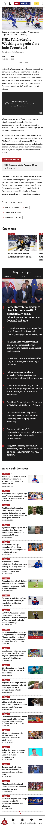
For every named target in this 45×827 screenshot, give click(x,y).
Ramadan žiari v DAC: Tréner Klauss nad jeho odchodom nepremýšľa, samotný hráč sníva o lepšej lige (14, 585)
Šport (11, 234)
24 (36, 3)
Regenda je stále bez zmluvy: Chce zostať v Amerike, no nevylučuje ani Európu (14, 600)
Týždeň (37, 276)
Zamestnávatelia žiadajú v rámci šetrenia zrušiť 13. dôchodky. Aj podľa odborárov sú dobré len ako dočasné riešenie (24, 313)
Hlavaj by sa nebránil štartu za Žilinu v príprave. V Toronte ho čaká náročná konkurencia (14, 480)
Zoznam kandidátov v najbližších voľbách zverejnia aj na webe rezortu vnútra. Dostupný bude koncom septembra (24, 390)
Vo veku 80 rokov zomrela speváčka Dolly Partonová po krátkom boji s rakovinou (24, 361)
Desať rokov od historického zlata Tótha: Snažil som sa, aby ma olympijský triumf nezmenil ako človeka (14, 654)
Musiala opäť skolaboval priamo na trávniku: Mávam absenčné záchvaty (14, 786)
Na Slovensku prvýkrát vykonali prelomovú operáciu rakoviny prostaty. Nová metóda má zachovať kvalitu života (24, 346)
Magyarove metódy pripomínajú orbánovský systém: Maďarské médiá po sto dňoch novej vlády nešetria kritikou (24, 450)
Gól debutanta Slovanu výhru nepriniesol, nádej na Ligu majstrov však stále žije (14, 719)
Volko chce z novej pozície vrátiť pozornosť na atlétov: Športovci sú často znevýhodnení (13, 753)
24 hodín (7, 276)
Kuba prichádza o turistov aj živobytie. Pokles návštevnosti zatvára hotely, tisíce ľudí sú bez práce (25, 375)
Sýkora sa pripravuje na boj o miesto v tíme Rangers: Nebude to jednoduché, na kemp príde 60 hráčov (14, 531)
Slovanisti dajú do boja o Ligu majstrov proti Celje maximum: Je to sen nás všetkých (14, 802)
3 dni (22, 276)
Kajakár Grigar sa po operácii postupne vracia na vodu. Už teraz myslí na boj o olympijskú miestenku (14, 686)
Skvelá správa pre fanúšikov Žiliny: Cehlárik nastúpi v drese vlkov (14, 670)
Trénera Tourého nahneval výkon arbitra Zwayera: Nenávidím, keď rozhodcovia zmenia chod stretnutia (14, 703)
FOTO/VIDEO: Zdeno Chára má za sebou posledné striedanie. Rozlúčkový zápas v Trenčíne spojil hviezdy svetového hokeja (14, 618)
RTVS (6, 56)
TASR (11, 56)
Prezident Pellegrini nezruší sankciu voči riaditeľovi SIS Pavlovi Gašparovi (24, 403)
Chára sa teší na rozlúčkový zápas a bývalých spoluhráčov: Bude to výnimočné (14, 736)
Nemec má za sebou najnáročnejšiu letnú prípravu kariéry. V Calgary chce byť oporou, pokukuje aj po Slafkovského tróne (14, 566)
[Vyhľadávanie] (5, 3)
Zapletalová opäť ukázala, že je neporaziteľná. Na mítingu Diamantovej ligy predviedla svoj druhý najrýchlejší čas (14, 636)
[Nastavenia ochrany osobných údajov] (4, 822)
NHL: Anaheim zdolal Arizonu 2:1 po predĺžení (19, 255)
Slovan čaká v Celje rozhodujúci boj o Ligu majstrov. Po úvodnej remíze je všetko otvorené (14, 548)
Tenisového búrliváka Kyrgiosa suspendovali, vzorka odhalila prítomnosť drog (13, 770)
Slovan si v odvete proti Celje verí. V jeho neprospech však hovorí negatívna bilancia (14, 496)
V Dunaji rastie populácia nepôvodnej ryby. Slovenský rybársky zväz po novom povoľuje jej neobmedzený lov (24, 331)
